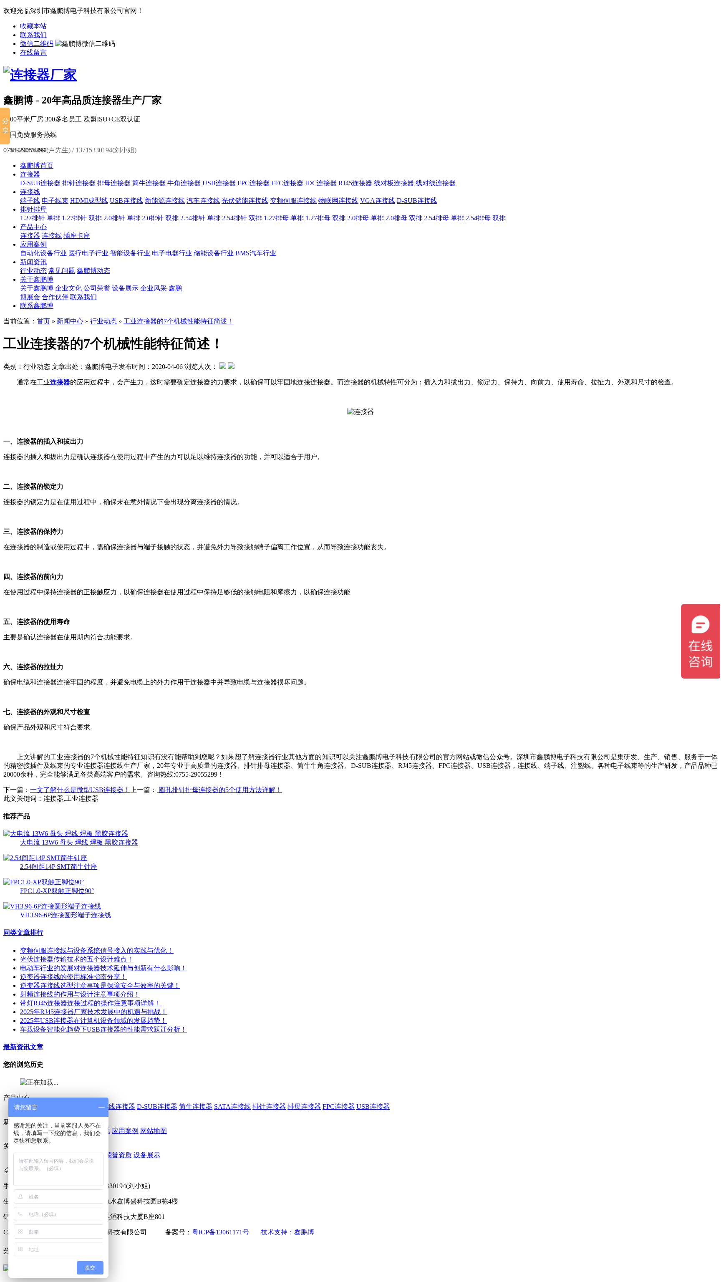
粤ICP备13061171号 (220, 1232)
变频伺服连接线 (293, 200)
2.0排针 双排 (160, 218)
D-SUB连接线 (417, 200)
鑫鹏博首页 (36, 165)
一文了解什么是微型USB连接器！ (80, 789)
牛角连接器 (184, 183)
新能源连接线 (165, 200)
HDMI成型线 (89, 200)
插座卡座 (76, 235)
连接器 (30, 174)
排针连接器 (79, 183)
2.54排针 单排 (200, 218)
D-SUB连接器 (40, 183)
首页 (43, 321)
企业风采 (153, 288)
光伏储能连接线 (245, 200)
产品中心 (33, 226)
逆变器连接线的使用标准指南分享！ (73, 976)
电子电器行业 (172, 253)
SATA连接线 (232, 1106)
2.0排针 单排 (121, 218)
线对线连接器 (436, 183)
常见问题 (61, 270)
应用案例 (33, 244)
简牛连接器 (149, 183)
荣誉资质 (118, 1154)
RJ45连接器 (355, 183)
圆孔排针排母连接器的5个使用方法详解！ (219, 789)
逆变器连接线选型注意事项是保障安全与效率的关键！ (100, 985)
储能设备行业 (214, 253)
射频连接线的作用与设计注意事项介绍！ (80, 994)
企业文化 (68, 288)
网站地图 (153, 1130)
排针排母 (33, 209)
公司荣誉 (96, 288)
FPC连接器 (253, 183)
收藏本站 (33, 26)
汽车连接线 (203, 200)
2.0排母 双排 (404, 218)
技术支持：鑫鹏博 (287, 1232)
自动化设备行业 (43, 253)
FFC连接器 (287, 183)
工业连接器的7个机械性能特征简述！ (179, 321)
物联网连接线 (338, 200)
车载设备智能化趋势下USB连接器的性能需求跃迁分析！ (103, 1029)
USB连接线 (126, 200)
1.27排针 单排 (40, 218)
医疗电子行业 (88, 253)
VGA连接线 (377, 200)
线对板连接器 (394, 183)
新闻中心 (70, 321)
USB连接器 (219, 183)
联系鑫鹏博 (36, 305)
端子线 (30, 200)
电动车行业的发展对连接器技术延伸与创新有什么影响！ (103, 968)
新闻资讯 (33, 261)
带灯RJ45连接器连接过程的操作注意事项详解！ (90, 1003)
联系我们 (33, 34)
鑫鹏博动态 (93, 270)
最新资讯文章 (23, 1046)
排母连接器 (114, 183)
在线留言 (33, 52)
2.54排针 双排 (242, 218)
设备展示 (125, 288)
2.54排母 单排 (444, 218)
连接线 (30, 191)
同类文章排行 (23, 932)
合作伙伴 (55, 296)
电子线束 (55, 200)
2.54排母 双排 (486, 218)
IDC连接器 (321, 183)
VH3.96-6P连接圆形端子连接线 (65, 915)
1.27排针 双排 (82, 218)
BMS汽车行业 (255, 253)
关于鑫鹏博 (36, 279)
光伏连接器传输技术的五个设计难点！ (77, 959)
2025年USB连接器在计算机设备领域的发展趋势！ (93, 1020)
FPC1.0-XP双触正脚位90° (57, 890)
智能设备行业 (130, 253)
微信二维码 (36, 43)
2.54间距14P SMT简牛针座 (58, 866)
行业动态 (33, 270)
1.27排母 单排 (284, 218)
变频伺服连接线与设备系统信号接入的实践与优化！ (97, 950)
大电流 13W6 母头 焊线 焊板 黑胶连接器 (79, 842)
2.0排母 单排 (365, 218)
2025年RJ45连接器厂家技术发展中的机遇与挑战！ (93, 1011)
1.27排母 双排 (325, 218)
